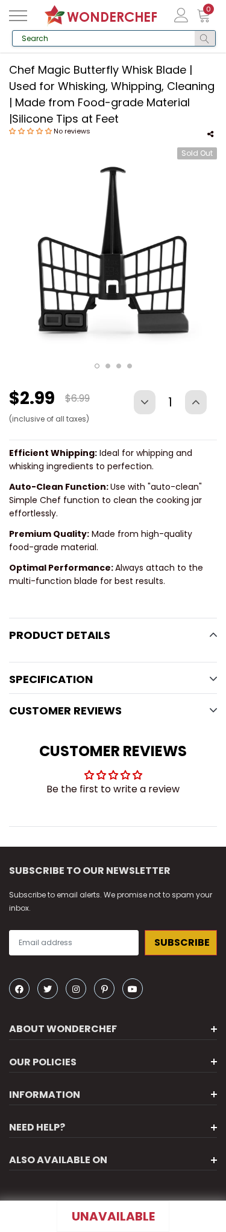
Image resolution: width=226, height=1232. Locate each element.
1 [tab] (97, 366)
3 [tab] (118, 366)
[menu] (18, 16)
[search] (205, 38)
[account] (181, 15)
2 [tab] (107, 366)
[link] (19, 988)
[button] (31, 131)
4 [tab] (129, 366)
